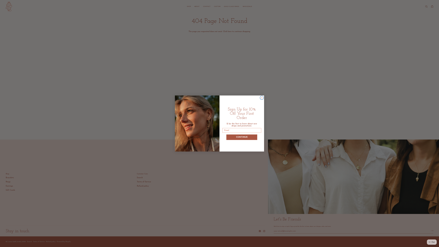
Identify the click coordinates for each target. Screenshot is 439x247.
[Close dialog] (262, 98)
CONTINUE (242, 137)
